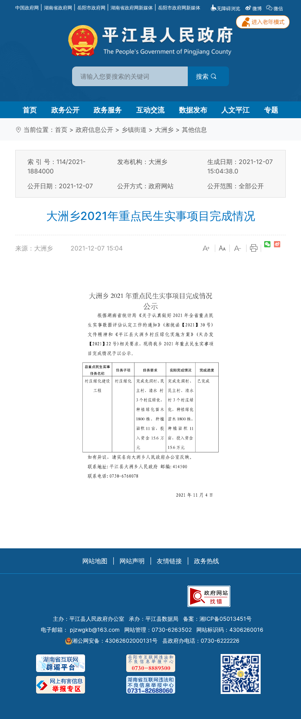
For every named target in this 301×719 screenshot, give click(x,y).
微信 (278, 8)
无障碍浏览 (228, 8)
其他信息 (194, 129)
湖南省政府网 (58, 8)
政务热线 (206, 561)
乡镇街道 (134, 129)
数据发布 (193, 110)
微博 (257, 8)
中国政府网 (27, 8)
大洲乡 (164, 129)
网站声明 (132, 561)
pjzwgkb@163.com (95, 629)
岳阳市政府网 (91, 8)
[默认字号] (222, 248)
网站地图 (94, 561)
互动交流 (150, 110)
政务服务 (108, 110)
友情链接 (169, 561)
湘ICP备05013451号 (225, 618)
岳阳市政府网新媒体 (179, 8)
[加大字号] (206, 248)
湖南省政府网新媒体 (132, 8)
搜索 (203, 76)
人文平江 (235, 110)
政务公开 (65, 110)
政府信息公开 (94, 129)
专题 (271, 110)
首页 (30, 110)
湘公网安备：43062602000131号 (115, 640)
